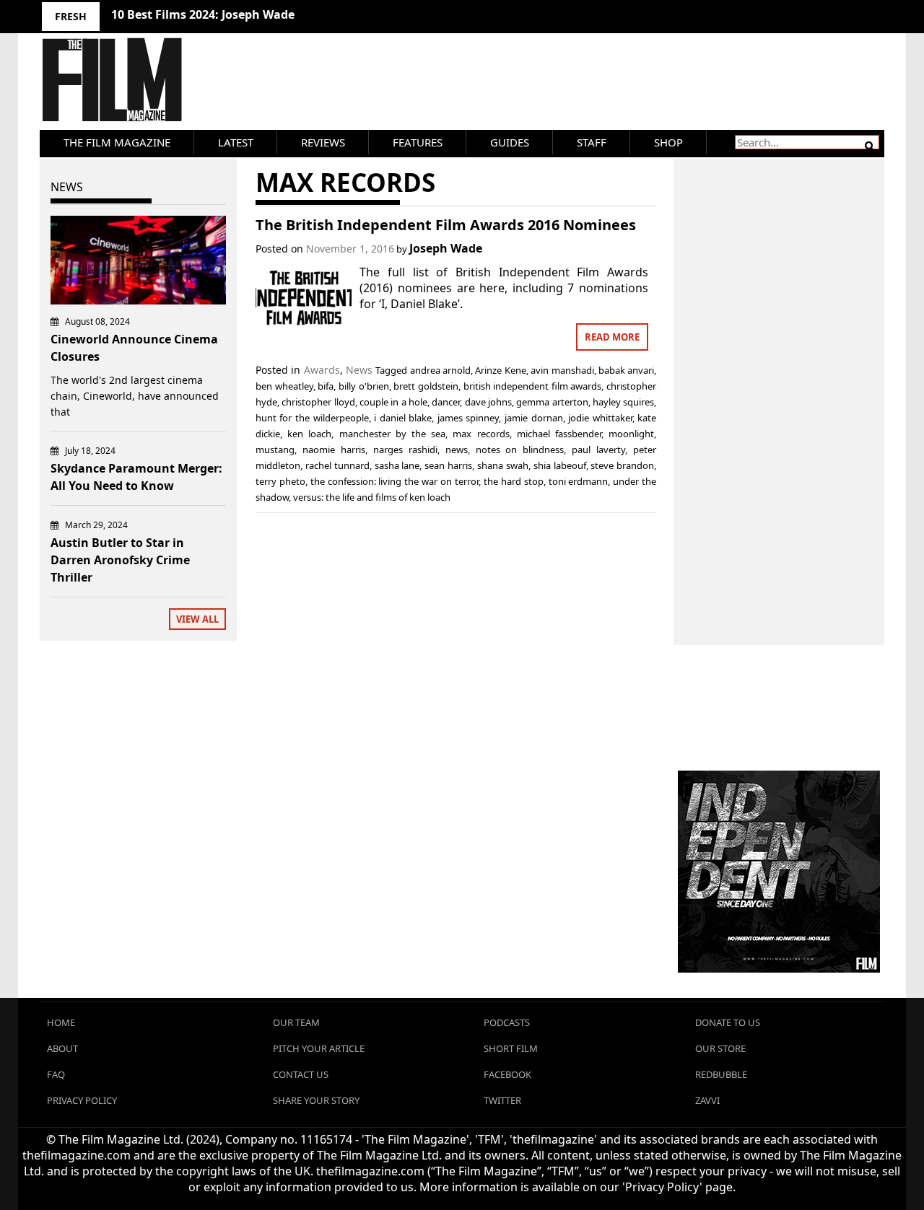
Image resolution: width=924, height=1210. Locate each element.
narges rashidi (405, 449)
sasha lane (397, 465)
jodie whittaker (600, 417)
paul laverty (598, 449)
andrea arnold (440, 370)
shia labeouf (559, 465)
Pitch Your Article (319, 1048)
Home (61, 1022)
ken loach (309, 433)
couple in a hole (393, 401)
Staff (591, 142)
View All (197, 619)
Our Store (720, 1048)
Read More (612, 336)
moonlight (631, 433)
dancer (446, 401)
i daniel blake (403, 417)
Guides (509, 142)
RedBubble (721, 1074)
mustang (275, 449)
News (359, 370)
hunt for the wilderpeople (312, 417)
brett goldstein (425, 386)
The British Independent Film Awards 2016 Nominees (446, 224)
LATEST (235, 142)
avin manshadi (562, 370)
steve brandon (622, 465)
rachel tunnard (337, 465)
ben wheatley (284, 386)
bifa (326, 386)
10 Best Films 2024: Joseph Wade (203, 14)
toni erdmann (579, 481)
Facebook (507, 1074)
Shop (668, 142)
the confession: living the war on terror (394, 481)
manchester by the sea (392, 433)
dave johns (488, 401)
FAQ (56, 1074)
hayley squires (623, 401)
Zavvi (707, 1100)
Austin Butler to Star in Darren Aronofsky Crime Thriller (120, 560)
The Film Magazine (117, 142)
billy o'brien (364, 386)
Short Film (511, 1048)
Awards (322, 370)
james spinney (468, 417)
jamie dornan (534, 417)
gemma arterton (552, 401)
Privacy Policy (82, 1100)
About (62, 1048)
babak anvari (626, 370)
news (456, 449)
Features (418, 142)
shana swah (502, 465)
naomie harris (333, 449)
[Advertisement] (779, 386)
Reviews (323, 142)
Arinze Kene (500, 370)
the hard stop (514, 481)
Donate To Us (727, 1022)
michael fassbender (559, 433)
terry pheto (280, 481)
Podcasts (507, 1022)
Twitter (502, 1100)
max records (481, 433)
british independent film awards (532, 386)
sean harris (448, 465)
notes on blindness (520, 449)
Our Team (296, 1022)
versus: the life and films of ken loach (371, 497)
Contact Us (300, 1074)
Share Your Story (316, 1100)
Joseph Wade (445, 248)
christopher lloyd (318, 401)
